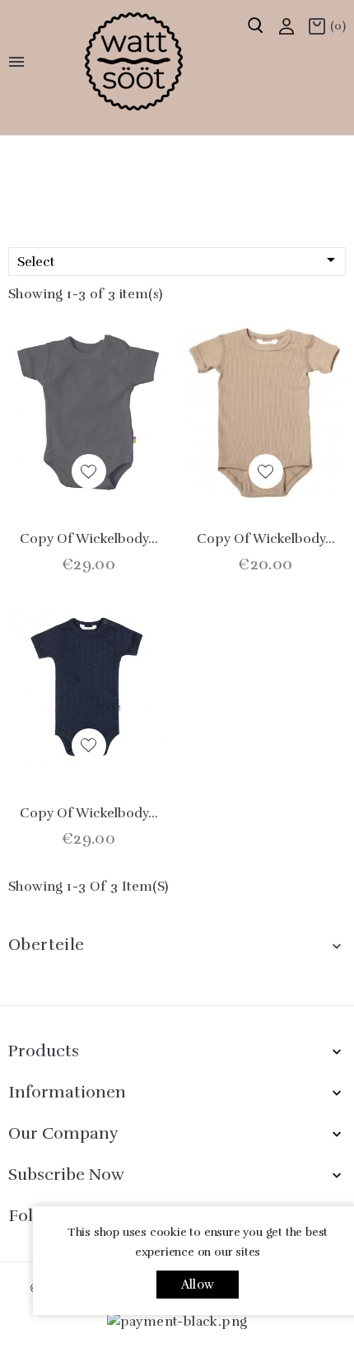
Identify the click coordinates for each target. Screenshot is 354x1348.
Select (179, 260)
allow (197, 1284)
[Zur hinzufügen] (89, 471)
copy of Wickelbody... (89, 539)
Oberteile (46, 944)
